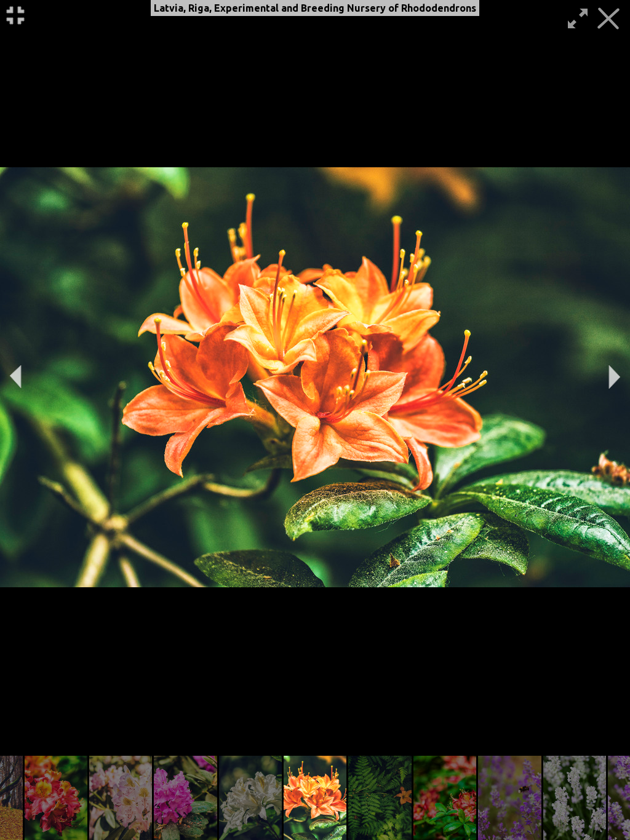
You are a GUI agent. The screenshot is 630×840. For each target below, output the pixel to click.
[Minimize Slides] (15, 15)
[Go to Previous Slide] (15, 377)
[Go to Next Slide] (614, 377)
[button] (56, 798)
